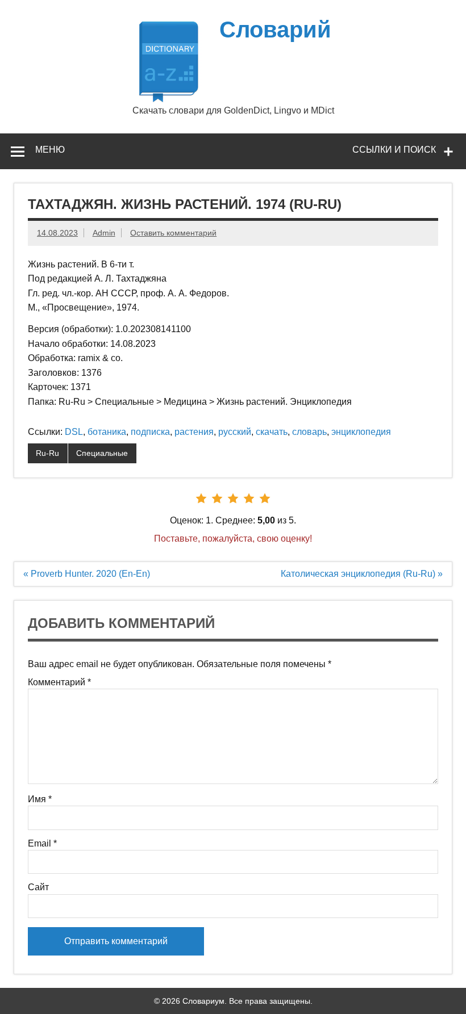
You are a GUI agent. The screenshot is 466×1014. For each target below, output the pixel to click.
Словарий (275, 29)
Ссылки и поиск (394, 149)
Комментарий (59, 682)
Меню (50, 149)
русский (234, 432)
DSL (74, 432)
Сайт (38, 887)
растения (194, 432)
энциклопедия (361, 432)
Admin (104, 232)
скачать (272, 432)
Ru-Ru (47, 453)
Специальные (102, 453)
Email (42, 843)
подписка (150, 432)
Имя (40, 799)
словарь (309, 432)
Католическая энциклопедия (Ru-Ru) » (362, 574)
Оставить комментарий (173, 232)
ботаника (107, 432)
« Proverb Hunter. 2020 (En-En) (86, 574)
